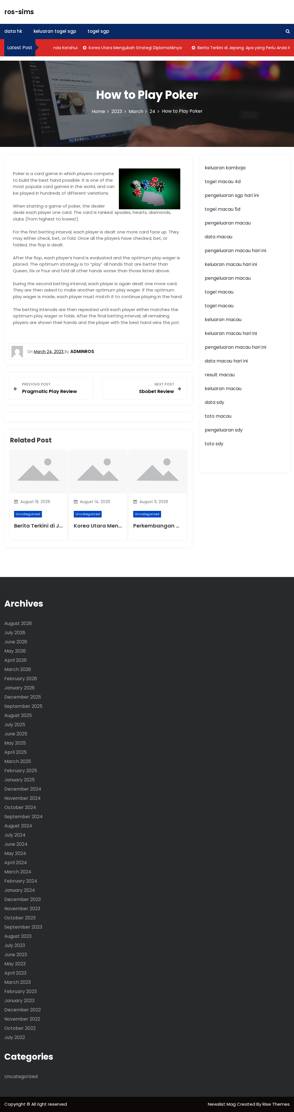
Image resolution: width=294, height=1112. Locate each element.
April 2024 (15, 862)
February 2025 (20, 770)
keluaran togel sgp (55, 31)
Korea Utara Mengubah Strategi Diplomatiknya (125, 48)
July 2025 (14, 724)
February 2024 (20, 881)
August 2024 (18, 826)
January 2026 (19, 688)
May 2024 (15, 853)
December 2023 (22, 899)
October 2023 (20, 917)
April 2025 (15, 752)
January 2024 (19, 890)
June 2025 (15, 734)
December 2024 (22, 789)
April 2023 (15, 973)
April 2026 (15, 660)
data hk (13, 31)
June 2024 (16, 844)
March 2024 (17, 871)
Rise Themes (276, 1104)
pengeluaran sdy (224, 430)
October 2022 (20, 1028)
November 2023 (22, 908)
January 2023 (19, 1000)
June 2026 (15, 642)
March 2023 (17, 982)
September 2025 (23, 706)
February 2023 (20, 991)
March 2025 (17, 761)
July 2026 (14, 632)
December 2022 (22, 1009)
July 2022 (14, 1037)
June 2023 (15, 954)
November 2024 (22, 798)
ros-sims (19, 11)
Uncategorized (28, 514)
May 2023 (15, 963)
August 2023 (18, 936)
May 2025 (15, 743)
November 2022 (22, 1019)
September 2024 (23, 816)
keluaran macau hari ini (231, 264)
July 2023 (14, 945)
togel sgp (98, 31)
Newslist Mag (222, 1104)
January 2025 (19, 780)
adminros (82, 351)
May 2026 (15, 651)
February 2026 (20, 678)
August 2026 (18, 623)
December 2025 (22, 697)
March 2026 (17, 669)
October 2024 (20, 807)
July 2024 (15, 835)
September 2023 (23, 927)
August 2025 (18, 715)
